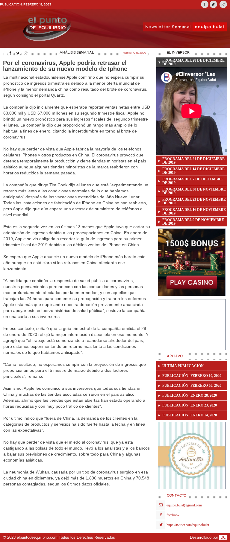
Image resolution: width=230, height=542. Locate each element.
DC (223, 537)
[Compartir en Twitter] (213, 4)
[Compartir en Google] (223, 4)
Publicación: (191, 376)
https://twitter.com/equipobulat (188, 525)
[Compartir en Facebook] (204, 4)
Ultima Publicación (183, 366)
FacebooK (173, 515)
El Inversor (178, 52)
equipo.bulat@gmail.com (184, 505)
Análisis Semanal (77, 52)
